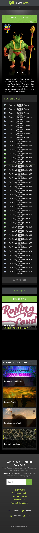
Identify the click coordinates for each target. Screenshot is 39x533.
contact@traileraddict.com (12, 473)
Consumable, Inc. (22, 527)
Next (32, 49)
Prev (7, 49)
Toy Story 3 (19, 299)
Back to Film (19, 280)
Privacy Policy (19, 500)
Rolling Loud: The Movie (16, 328)
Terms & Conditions (19, 503)
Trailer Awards (19, 490)
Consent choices (19, 496)
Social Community (19, 493)
